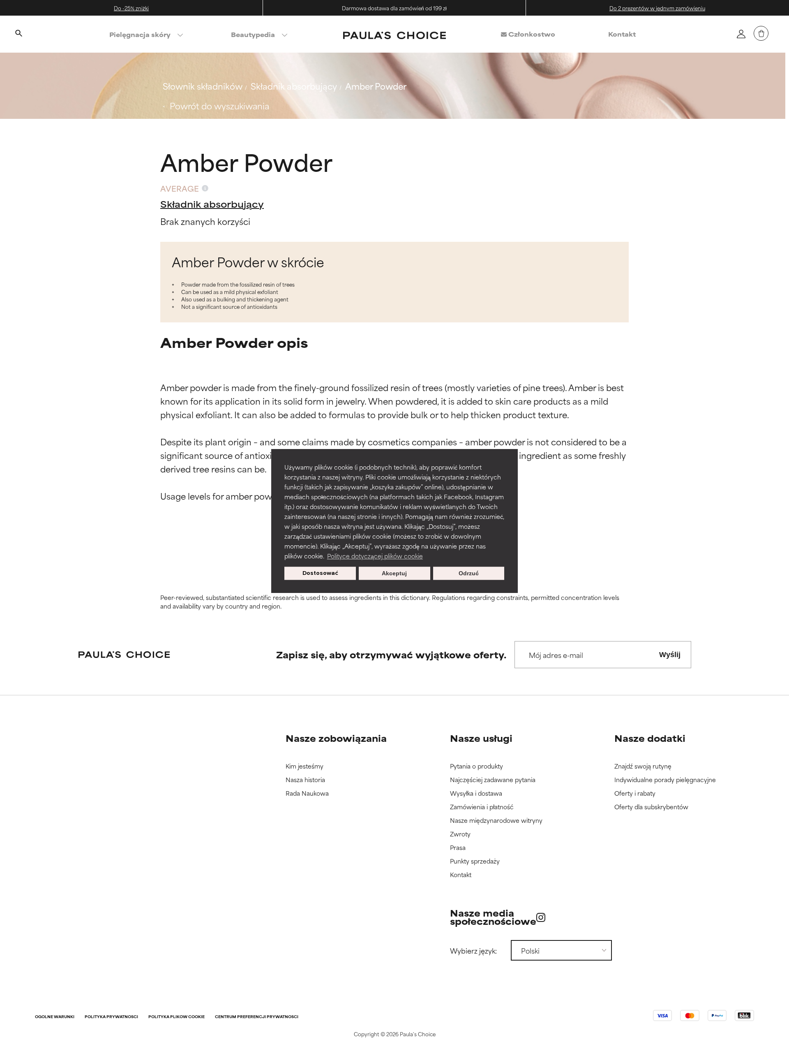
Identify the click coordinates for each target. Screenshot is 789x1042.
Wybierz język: (473, 950)
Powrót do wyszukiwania (219, 105)
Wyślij (670, 655)
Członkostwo (531, 34)
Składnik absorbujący (294, 86)
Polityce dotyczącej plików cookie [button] (375, 555)
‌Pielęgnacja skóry (140, 34)
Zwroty (460, 834)
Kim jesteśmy (304, 766)
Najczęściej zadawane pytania (492, 780)
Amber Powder (375, 86)
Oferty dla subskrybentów (651, 807)
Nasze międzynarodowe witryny (496, 820)
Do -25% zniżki (131, 8)
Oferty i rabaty (634, 793)
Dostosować (320, 573)
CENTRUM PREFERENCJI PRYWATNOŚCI (256, 1017)
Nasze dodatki (649, 738)
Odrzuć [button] (469, 573)
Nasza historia (305, 780)
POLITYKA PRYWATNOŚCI (111, 1017)
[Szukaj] (18, 34)
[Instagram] (540, 917)
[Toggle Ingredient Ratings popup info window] (205, 188)
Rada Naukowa (307, 793)
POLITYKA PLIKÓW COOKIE (176, 1017)
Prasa (458, 848)
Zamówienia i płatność (482, 807)
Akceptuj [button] (394, 573)
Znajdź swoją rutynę (642, 766)
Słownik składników (202, 86)
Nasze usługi (481, 738)
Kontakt (622, 34)
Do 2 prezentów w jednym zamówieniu (657, 8)
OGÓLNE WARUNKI (54, 1017)
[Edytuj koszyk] (761, 33)
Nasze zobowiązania (336, 738)
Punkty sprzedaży (475, 861)
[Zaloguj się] (740, 33)
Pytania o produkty (476, 766)
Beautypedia (253, 34)
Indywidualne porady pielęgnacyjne (665, 780)
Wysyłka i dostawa (476, 793)
